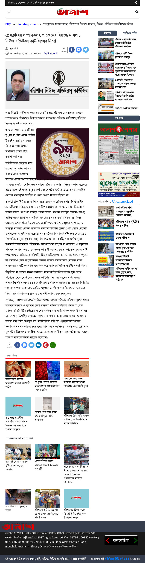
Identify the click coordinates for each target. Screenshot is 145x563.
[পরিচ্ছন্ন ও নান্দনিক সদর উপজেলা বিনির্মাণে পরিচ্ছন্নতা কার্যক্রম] (106, 43)
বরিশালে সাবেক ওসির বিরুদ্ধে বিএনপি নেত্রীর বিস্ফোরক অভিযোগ (124, 96)
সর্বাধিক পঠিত (130, 33)
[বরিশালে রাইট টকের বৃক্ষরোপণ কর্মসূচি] (106, 55)
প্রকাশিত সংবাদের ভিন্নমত (126, 108)
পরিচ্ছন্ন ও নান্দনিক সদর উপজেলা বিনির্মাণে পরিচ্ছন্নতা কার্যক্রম (125, 43)
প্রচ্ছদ (8, 24)
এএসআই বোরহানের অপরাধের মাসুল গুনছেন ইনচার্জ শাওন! (125, 83)
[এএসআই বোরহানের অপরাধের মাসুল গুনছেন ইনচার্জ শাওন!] (106, 83)
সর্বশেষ (107, 33)
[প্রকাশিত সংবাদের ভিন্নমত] (106, 108)
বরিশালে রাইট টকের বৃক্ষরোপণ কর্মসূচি (124, 55)
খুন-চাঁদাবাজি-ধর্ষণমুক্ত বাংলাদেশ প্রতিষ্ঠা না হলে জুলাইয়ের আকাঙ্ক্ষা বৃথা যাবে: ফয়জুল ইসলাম (126, 69)
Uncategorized (27, 24)
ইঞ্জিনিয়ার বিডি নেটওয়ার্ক (117, 559)
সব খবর (119, 118)
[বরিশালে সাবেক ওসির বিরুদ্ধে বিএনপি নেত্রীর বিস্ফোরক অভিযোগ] (106, 96)
